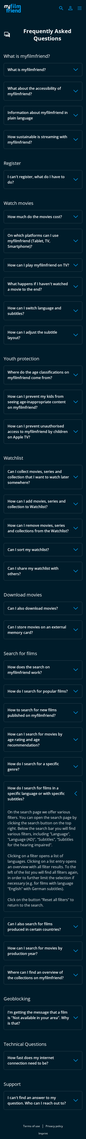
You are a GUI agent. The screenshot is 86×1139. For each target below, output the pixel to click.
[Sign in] (70, 8)
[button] (79, 8)
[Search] (61, 8)
